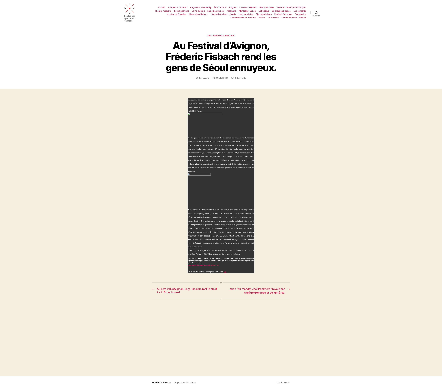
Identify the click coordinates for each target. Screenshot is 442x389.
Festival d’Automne (283, 14)
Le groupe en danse (281, 11)
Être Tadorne (220, 7)
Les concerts (300, 11)
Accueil (161, 7)
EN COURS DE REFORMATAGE (221, 35)
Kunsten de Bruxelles (176, 14)
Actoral (261, 17)
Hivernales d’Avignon (198, 14)
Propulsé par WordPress (185, 382)
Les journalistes (246, 14)
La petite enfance (215, 11)
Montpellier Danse (247, 11)
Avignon (233, 7)
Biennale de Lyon (264, 14)
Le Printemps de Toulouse (294, 17)
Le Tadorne (165, 382)
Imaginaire (231, 11)
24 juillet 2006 (222, 78)
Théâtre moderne (163, 11)
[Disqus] (221, 338)
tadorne (205, 78)
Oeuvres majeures (248, 7)
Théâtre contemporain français (291, 7)
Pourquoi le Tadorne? (177, 7)
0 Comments (240, 78)
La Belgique (264, 11)
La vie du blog (198, 11)
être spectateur (266, 7)
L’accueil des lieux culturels (223, 14)
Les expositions (181, 11)
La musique (273, 17)
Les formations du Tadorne (243, 17)
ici (225, 272)
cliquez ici (215, 265)
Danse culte (300, 14)
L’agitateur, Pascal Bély (200, 7)
